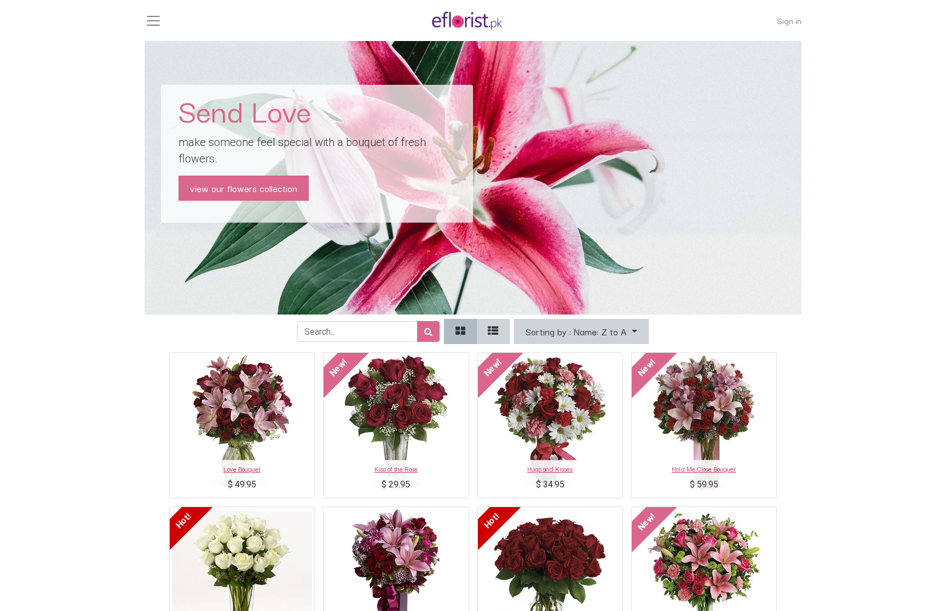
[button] (581, 331)
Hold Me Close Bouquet (704, 468)
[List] (493, 331)
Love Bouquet (242, 468)
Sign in (789, 20)
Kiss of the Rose (396, 468)
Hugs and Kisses (550, 468)
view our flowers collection (243, 188)
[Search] (428, 331)
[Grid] (460, 331)
